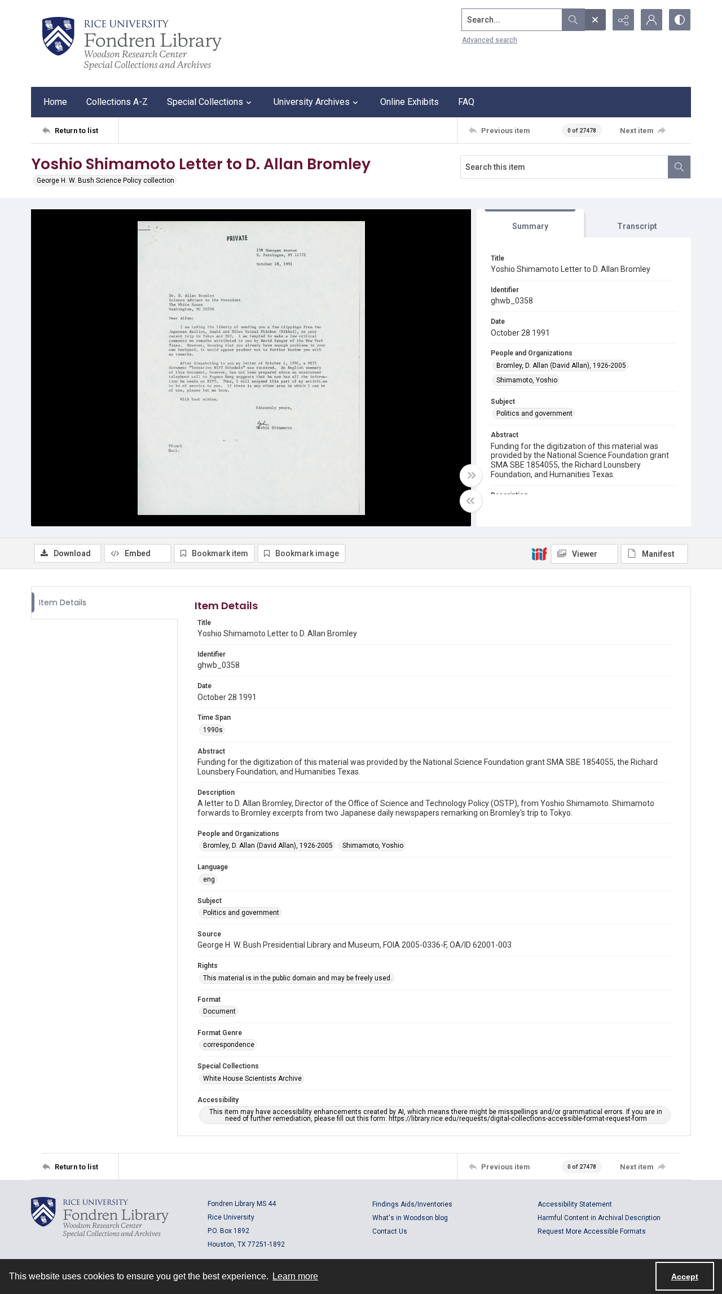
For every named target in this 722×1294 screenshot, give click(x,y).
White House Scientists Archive (252, 1078)
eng (209, 879)
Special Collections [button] (205, 101)
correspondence (228, 1045)
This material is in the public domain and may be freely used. (297, 978)
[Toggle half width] (471, 501)
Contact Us (389, 1231)
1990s (213, 730)
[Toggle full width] (471, 475)
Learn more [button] (295, 1276)
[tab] (530, 223)
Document (219, 1011)
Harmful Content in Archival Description (599, 1218)
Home (55, 101)
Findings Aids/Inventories (412, 1204)
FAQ (466, 101)
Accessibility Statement (575, 1204)
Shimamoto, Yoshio (526, 380)
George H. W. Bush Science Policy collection (105, 180)
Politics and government (534, 413)
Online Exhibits (409, 101)
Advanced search (489, 40)
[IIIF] (539, 553)
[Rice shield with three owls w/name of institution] (132, 43)
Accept (684, 1276)
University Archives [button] (312, 101)
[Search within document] (679, 167)
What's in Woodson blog (410, 1218)
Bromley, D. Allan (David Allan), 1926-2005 (561, 365)
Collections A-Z (117, 101)
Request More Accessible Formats (592, 1231)
